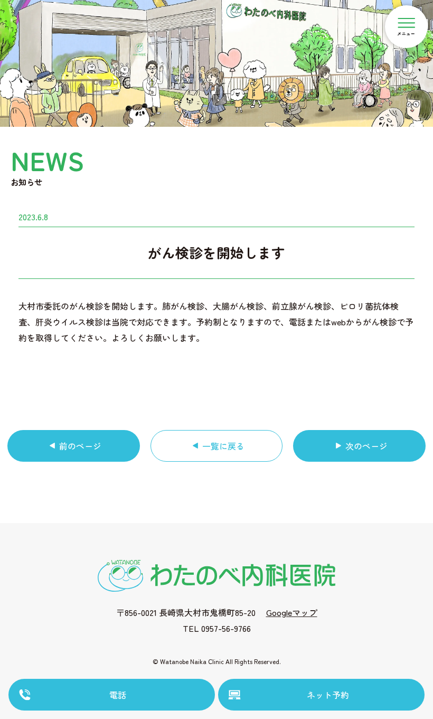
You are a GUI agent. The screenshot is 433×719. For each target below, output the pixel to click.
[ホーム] (216, 574)
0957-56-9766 (226, 628)
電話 (117, 694)
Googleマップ (291, 612)
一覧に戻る (223, 446)
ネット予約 (328, 694)
